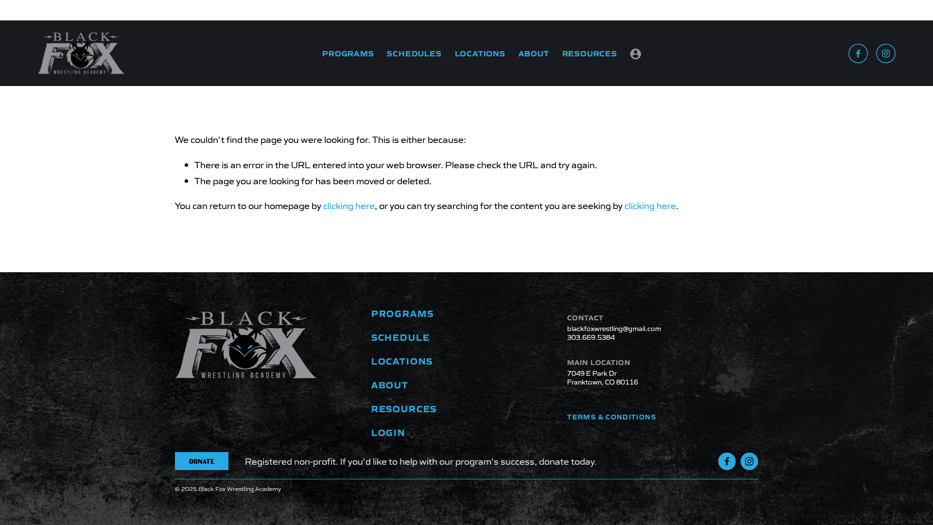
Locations (480, 53)
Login (635, 55)
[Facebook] (858, 53)
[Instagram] (886, 53)
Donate (201, 461)
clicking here (349, 205)
